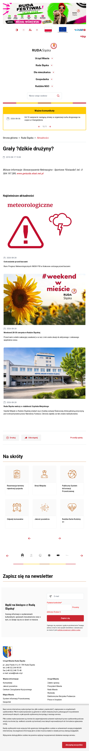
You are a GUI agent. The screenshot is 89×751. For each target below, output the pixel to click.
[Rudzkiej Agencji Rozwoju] (31, 555)
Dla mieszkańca (42, 72)
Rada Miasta (52, 689)
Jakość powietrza (44, 514)
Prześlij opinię (76, 438)
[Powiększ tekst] (37, 30)
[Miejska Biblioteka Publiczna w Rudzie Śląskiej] (49, 555)
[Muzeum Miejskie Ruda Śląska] (40, 555)
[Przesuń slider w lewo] (29, 538)
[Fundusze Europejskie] (63, 30)
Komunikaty (7, 683)
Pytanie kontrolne (54, 602)
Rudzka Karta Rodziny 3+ (72, 514)
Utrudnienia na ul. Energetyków (53, 118)
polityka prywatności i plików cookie (68, 630)
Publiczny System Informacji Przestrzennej (72, 480)
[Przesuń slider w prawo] (59, 538)
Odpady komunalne (17, 514)
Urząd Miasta (42, 58)
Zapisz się (65, 618)
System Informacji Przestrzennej (16, 699)
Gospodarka (42, 79)
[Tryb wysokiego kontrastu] (16, 30)
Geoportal (7, 702)
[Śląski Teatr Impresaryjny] (58, 555)
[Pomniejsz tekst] (23, 30)
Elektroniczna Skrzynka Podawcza (61, 696)
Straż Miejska (44, 480)
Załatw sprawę (53, 683)
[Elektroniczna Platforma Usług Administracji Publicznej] (79, 30)
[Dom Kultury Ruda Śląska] (67, 555)
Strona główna (10, 137)
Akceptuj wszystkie (74, 745)
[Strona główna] (44, 47)
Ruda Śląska (42, 65)
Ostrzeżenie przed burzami (44, 235)
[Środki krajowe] (48, 30)
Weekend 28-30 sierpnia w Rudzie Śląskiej (44, 307)
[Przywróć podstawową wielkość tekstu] (30, 30)
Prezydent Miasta (54, 686)
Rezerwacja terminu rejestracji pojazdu (17, 480)
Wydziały (51, 693)
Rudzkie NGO (42, 86)
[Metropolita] (22, 555)
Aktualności (43, 137)
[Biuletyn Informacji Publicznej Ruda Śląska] (83, 36)
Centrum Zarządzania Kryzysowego (17, 689)
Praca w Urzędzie (54, 700)
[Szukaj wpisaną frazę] (59, 96)
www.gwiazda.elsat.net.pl (30, 173)
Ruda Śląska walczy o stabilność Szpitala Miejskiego (44, 381)
